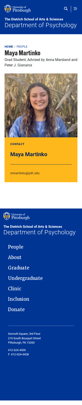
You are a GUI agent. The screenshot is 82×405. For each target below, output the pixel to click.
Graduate (18, 268)
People (22, 46)
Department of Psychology (41, 23)
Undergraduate (25, 278)
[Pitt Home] (41, 11)
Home (9, 46)
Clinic (14, 289)
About (14, 257)
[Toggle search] (67, 9)
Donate (16, 310)
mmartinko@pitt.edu (25, 173)
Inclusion (18, 299)
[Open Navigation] (75, 9)
